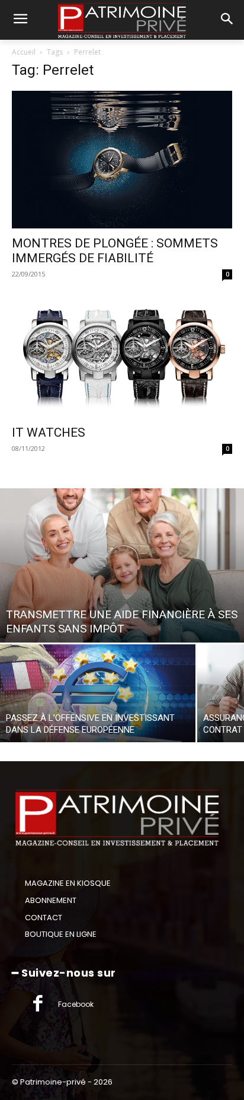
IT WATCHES (48, 432)
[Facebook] (37, 1004)
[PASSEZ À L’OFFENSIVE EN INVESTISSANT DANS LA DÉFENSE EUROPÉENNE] (97, 693)
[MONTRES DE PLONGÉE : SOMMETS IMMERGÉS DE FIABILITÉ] (122, 159)
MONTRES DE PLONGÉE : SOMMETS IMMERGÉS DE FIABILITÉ (115, 250)
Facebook (76, 1004)
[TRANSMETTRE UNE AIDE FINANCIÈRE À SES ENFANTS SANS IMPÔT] (122, 565)
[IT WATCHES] (122, 358)
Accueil (24, 52)
